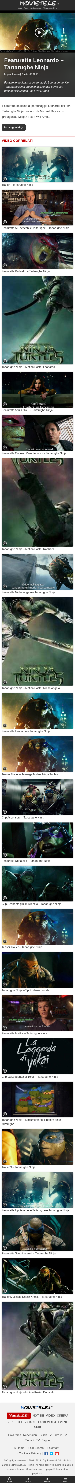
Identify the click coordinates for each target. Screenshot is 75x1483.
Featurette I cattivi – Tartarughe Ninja (24, 1033)
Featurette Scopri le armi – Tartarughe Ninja (29, 1253)
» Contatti (53, 1448)
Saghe (46, 1440)
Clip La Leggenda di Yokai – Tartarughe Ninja (30, 1076)
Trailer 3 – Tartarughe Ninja (18, 1167)
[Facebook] (46, 1453)
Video (20, 8)
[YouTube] (57, 1453)
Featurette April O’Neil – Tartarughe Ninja (27, 410)
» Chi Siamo (36, 1448)
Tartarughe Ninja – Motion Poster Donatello (28, 1392)
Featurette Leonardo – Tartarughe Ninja (26, 731)
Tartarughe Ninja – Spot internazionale (25, 990)
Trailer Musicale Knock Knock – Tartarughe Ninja (32, 1296)
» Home (19, 1448)
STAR (37, 1427)
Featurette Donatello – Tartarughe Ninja (26, 860)
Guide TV (45, 1435)
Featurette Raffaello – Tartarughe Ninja (26, 271)
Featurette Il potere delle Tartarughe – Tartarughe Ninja (35, 1210)
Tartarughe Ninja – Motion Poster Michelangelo (31, 688)
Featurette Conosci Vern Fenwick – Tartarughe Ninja (34, 453)
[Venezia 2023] (19, 1415)
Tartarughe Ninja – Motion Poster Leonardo (28, 366)
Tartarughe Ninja (14, 127)
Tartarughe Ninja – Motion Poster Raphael (28, 549)
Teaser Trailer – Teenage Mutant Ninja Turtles (30, 774)
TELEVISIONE (26, 1422)
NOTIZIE (38, 1415)
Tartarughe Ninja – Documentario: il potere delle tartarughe (31, 1122)
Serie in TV (32, 1440)
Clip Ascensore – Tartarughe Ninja (23, 817)
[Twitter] (51, 1453)
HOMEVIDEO (47, 1422)
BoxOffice (14, 1435)
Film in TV (60, 1435)
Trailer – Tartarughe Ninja (17, 184)
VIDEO (50, 1415)
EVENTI (63, 1422)
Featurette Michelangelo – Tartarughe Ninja (28, 592)
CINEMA (62, 1415)
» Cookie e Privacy (28, 1453)
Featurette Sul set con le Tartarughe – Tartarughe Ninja (35, 227)
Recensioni (30, 1435)
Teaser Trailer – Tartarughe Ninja (22, 947)
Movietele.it (37, 3)
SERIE (11, 1422)
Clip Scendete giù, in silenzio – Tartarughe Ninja (31, 903)
